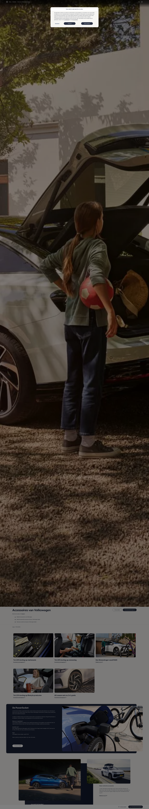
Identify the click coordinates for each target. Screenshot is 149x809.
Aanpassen (57, 23)
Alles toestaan (87, 23)
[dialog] (74, 404)
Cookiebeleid (66, 19)
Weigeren (70, 23)
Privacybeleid (75, 19)
